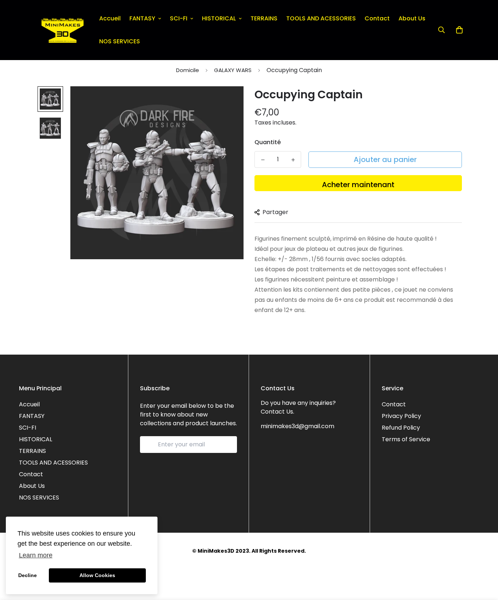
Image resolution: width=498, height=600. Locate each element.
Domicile (187, 70)
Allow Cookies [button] (97, 575)
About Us (411, 18)
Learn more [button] (35, 555)
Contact (377, 18)
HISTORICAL (219, 18)
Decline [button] (27, 575)
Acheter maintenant (358, 184)
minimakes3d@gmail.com (297, 426)
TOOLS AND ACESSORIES (321, 18)
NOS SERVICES (119, 41)
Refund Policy (401, 427)
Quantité (267, 142)
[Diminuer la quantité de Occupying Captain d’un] (263, 159)
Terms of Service (406, 439)
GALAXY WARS (233, 70)
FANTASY (142, 18)
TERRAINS (263, 18)
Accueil (110, 18)
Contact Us (277, 411)
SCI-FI (178, 18)
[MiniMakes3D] (62, 30)
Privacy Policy (401, 416)
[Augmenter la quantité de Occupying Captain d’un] (293, 159)
